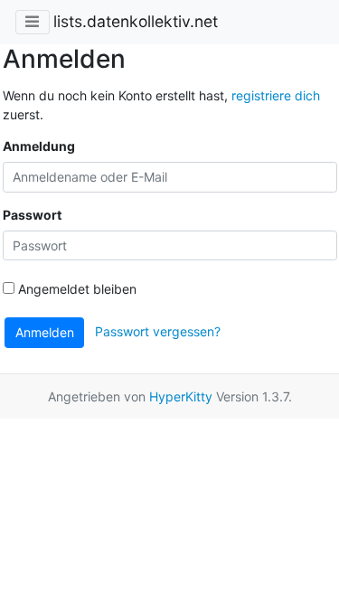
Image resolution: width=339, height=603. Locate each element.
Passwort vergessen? (158, 331)
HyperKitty (180, 396)
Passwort (32, 214)
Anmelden (44, 332)
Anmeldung (39, 146)
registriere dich (275, 95)
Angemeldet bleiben (75, 289)
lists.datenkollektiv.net (135, 21)
